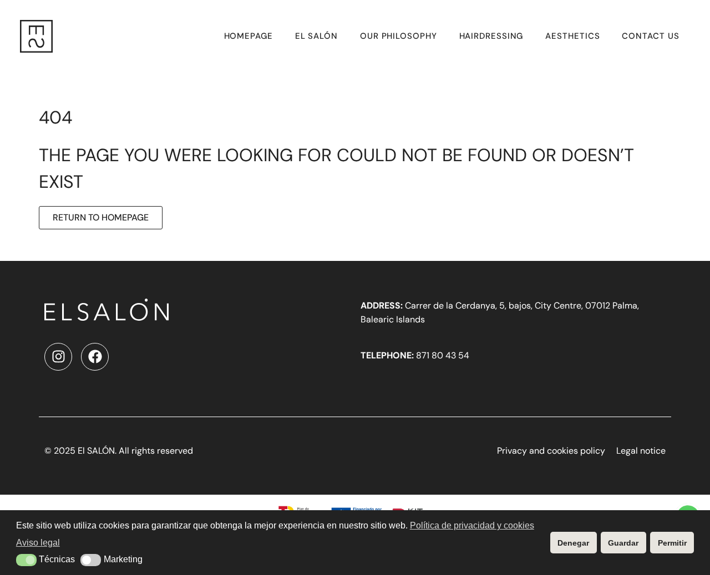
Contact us (650, 36)
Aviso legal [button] (38, 542)
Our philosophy (398, 36)
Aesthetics (572, 36)
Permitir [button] (672, 542)
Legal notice (641, 450)
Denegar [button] (573, 542)
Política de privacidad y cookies (472, 525)
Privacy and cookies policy (551, 450)
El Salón (316, 36)
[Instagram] (58, 357)
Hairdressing (491, 36)
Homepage (248, 36)
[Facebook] (95, 357)
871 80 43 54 (415, 355)
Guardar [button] (623, 542)
